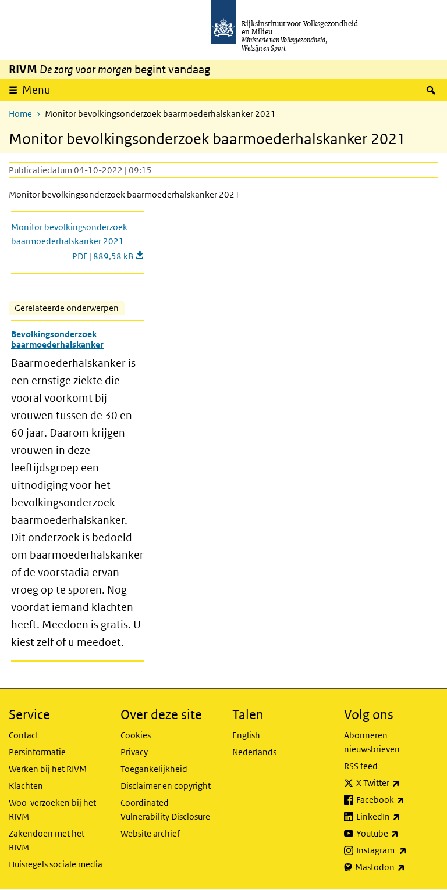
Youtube (397, 833)
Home (20, 113)
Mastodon (396, 867)
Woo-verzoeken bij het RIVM (52, 809)
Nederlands (254, 751)
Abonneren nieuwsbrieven (372, 742)
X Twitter (397, 782)
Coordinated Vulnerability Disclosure (165, 809)
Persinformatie (37, 751)
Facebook (397, 799)
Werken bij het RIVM (48, 768)
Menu (36, 89)
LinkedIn (397, 816)
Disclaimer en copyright (165, 785)
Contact (23, 735)
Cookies (135, 735)
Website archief (150, 833)
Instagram (397, 850)
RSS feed (361, 765)
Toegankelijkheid (153, 768)
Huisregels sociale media (55, 864)
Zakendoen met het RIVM (46, 840)
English (246, 735)
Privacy (134, 751)
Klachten (26, 785)
